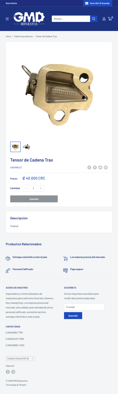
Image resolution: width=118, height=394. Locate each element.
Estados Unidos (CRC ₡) (18, 358)
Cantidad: (15, 188)
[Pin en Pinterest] (95, 167)
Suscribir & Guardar (100, 3)
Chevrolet (16, 167)
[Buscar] (93, 19)
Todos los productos (23, 36)
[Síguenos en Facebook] (8, 372)
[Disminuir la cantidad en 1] (26, 188)
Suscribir (73, 315)
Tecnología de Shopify (16, 384)
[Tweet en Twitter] (100, 167)
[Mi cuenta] (104, 18)
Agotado (34, 198)
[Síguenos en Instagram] (13, 372)
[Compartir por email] (106, 167)
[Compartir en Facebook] (89, 167)
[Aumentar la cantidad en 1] (41, 188)
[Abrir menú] (7, 19)
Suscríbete (11, 3)
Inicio (8, 36)
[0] (110, 18)
